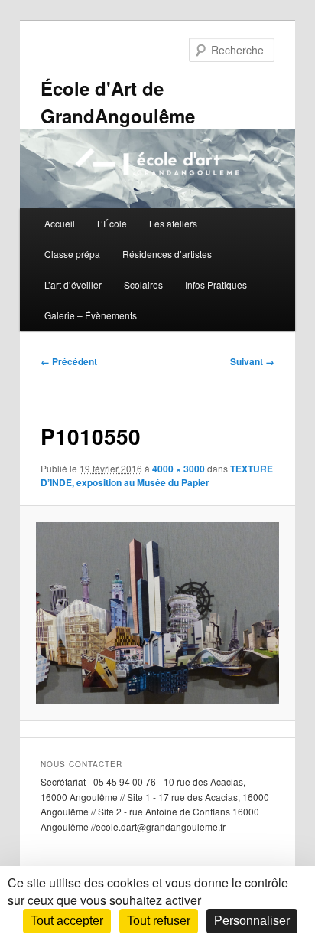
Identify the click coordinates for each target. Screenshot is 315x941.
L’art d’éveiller (73, 284)
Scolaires (143, 284)
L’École (112, 223)
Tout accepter (67, 920)
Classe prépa (72, 253)
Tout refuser (158, 920)
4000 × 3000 (178, 468)
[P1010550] (157, 613)
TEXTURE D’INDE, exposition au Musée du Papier (157, 475)
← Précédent (69, 361)
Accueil (59, 223)
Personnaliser (252, 920)
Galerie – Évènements (90, 315)
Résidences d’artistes (167, 253)
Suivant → (252, 361)
